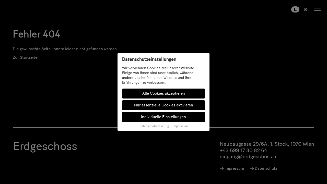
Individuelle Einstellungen (163, 117)
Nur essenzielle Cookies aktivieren (163, 105)
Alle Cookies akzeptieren (163, 93)
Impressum (180, 126)
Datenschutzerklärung (154, 126)
